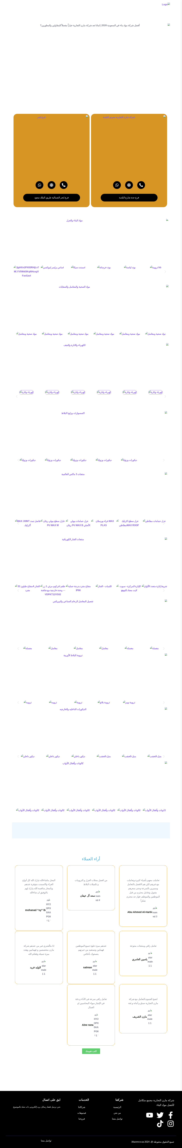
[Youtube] (149, 1115)
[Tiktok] (160, 1123)
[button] (16, 271)
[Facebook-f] (170, 1115)
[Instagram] (170, 1123)
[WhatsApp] (117, 185)
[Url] (129, 185)
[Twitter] (160, 1115)
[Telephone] (141, 185)
